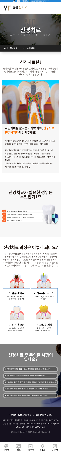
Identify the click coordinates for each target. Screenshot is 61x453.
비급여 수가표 (46, 414)
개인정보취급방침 (24, 414)
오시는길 (36, 414)
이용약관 (12, 414)
